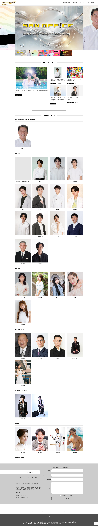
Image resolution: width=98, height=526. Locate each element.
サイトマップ (63, 511)
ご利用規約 (41, 511)
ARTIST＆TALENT (66, 2)
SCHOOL (82, 2)
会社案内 (34, 511)
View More (49, 109)
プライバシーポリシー (65, 495)
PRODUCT (75, 2)
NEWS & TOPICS (90, 2)
